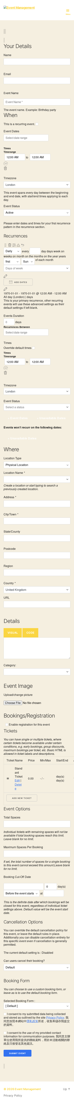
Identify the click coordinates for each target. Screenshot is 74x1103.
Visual (13, 632)
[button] (6, 163)
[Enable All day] (27, 163)
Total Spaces (12, 817)
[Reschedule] (5, 276)
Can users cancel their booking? (24, 961)
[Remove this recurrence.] (9, 245)
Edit (17, 780)
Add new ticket (22, 798)
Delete (18, 786)
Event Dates (11, 131)
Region (8, 566)
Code (30, 632)
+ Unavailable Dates (51, 418)
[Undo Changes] (22, 245)
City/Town (11, 514)
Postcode (10, 549)
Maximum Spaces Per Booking (23, 847)
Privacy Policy (55, 1017)
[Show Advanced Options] (14, 245)
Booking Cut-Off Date (17, 877)
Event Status (12, 206)
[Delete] (5, 168)
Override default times (18, 348)
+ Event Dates (18, 418)
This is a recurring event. (20, 124)
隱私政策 (32, 1021)
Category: (10, 665)
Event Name (11, 93)
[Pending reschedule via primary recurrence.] (18, 245)
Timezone (10, 178)
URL (7, 597)
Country (9, 583)
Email (7, 74)
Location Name (14, 473)
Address (10, 497)
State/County (12, 531)
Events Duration (14, 316)
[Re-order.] (5, 245)
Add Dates (20, 282)
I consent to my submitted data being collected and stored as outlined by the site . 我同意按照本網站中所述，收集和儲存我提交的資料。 (37, 1019)
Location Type (12, 458)
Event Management (28, 1089)
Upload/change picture (18, 695)
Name (7, 55)
